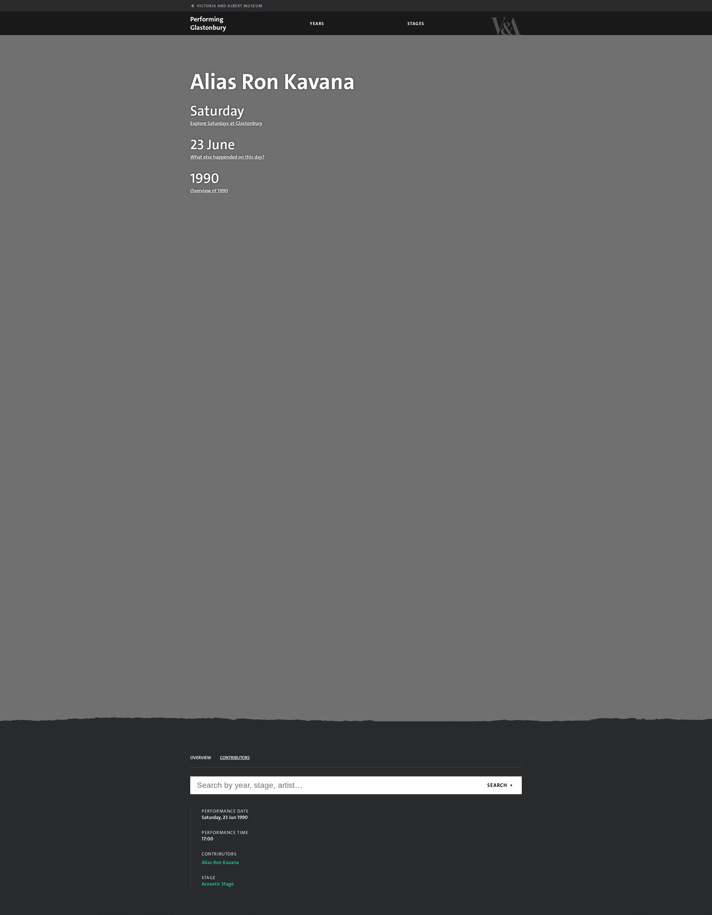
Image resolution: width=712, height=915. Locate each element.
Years (317, 23)
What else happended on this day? (227, 157)
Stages (415, 23)
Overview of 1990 (209, 190)
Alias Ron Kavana (220, 862)
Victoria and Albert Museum (230, 5)
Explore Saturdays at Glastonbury (226, 123)
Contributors (235, 758)
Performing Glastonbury (208, 23)
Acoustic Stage (218, 883)
